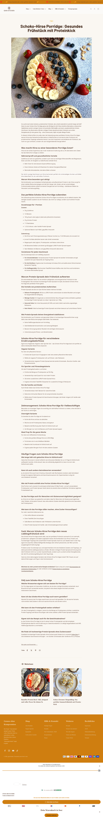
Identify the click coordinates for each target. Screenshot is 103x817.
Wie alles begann (70, 731)
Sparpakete (28, 731)
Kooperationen (48, 734)
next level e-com (24, 756)
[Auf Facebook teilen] (27, 650)
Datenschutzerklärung (90, 734)
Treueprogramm (72, 9)
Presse (45, 738)
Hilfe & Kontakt (59, 9)
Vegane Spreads (29, 728)
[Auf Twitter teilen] (31, 650)
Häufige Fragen (48, 725)
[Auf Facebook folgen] (5, 751)
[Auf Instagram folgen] (9, 751)
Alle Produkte (29, 725)
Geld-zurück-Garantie (31, 734)
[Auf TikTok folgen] (17, 751)
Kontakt (46, 728)
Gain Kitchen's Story (38, 9)
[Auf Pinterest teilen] (35, 650)
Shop (27, 9)
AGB (86, 728)
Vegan (51, 21)
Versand (87, 738)
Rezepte (68, 725)
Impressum (87, 725)
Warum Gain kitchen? (71, 728)
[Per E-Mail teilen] (39, 650)
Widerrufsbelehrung (90, 731)
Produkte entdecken (52, 815)
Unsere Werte (69, 738)
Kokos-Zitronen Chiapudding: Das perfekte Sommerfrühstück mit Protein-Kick (67, 702)
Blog (49, 9)
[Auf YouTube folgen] (13, 751)
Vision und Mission (71, 734)
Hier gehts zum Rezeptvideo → (29, 644)
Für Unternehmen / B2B (50, 731)
